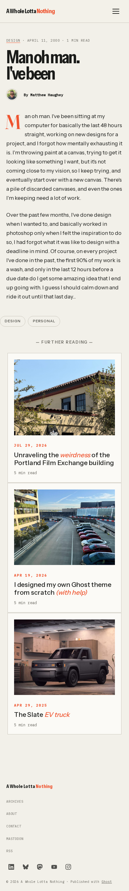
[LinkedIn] (11, 867)
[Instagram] (68, 867)
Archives (14, 802)
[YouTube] (54, 867)
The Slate (42, 714)
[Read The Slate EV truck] (64, 657)
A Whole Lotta (30, 11)
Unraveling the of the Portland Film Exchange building (64, 459)
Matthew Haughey (46, 94)
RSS (9, 851)
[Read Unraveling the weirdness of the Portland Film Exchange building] (64, 397)
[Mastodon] (40, 867)
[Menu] (116, 11)
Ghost (106, 882)
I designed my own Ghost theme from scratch (62, 588)
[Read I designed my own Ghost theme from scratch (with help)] (64, 527)
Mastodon (14, 839)
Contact (13, 826)
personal (44, 321)
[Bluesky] (26, 867)
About (11, 814)
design (13, 40)
